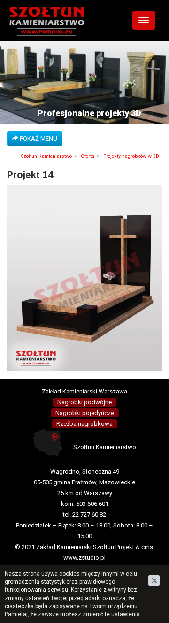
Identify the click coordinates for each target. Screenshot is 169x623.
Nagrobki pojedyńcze (84, 412)
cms (147, 546)
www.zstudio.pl (84, 557)
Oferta (87, 156)
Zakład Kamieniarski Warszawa (84, 391)
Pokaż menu (37, 138)
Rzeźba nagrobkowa (84, 423)
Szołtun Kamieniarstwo (46, 156)
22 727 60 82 (89, 514)
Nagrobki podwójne (84, 402)
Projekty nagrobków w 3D (131, 156)
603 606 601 (92, 503)
